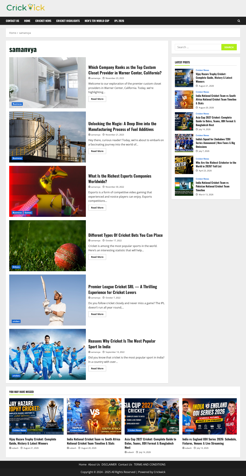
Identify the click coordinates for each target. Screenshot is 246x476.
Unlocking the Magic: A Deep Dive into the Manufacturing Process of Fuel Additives (47, 137)
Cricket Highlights (68, 21)
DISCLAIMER (109, 464)
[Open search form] (239, 21)
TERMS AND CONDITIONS (150, 464)
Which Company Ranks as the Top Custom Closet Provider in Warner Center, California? (47, 82)
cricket (16, 321)
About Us (94, 464)
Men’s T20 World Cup (97, 21)
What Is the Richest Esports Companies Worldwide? (47, 191)
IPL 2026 (119, 21)
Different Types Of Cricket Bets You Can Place (47, 245)
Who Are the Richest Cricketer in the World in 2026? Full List (184, 165)
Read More (98, 99)
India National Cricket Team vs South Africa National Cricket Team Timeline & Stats (184, 99)
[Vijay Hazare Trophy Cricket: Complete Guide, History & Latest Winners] (36, 416)
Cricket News (43, 21)
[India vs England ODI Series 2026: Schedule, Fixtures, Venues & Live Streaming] (209, 416)
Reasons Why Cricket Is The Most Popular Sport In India (47, 354)
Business (17, 103)
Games (28, 212)
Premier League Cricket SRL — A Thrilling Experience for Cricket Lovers (47, 300)
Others (16, 267)
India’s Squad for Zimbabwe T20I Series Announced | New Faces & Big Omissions (184, 143)
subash (15, 448)
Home (27, 21)
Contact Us (12, 21)
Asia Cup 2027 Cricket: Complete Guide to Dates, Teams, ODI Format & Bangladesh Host (184, 121)
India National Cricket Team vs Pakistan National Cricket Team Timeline (184, 186)
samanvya (95, 78)
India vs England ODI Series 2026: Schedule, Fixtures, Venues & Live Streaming (209, 441)
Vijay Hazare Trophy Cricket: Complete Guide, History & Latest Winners (184, 78)
